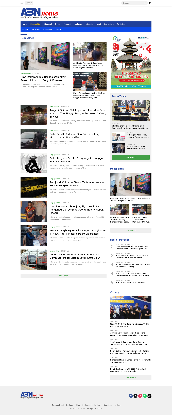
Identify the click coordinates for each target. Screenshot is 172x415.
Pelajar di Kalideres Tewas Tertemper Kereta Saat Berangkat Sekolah (77, 184)
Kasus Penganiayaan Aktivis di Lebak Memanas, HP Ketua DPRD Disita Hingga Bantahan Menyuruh (89, 95)
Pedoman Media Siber (91, 405)
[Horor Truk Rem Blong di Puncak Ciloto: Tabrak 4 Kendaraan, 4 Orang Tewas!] (118, 148)
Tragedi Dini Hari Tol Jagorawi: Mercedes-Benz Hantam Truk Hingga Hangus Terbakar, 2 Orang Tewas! (78, 113)
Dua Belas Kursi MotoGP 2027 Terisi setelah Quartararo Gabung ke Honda (128, 370)
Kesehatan (47, 29)
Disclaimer (108, 405)
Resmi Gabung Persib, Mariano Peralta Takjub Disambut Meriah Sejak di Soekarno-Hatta (129, 352)
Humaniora (109, 24)
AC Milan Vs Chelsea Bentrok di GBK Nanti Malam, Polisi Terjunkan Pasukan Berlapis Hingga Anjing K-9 (130, 334)
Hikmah (25, 29)
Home (24, 24)
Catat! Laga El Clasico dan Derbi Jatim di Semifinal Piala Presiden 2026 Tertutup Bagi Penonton (128, 343)
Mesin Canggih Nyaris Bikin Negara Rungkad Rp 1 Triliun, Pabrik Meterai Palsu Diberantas (78, 232)
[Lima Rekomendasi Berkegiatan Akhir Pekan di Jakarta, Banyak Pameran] (45, 56)
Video (58, 29)
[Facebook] (131, 396)
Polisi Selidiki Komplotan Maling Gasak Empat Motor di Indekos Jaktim (132, 256)
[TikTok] (149, 396)
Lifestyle (89, 24)
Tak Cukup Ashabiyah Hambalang (130, 282)
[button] (145, 3)
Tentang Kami (58, 405)
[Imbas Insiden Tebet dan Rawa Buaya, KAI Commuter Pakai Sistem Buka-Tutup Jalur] (34, 260)
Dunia (57, 24)
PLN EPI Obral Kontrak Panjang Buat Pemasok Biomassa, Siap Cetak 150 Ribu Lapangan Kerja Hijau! (133, 274)
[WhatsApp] (145, 396)
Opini (98, 24)
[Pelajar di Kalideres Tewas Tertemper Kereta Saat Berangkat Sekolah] (34, 187)
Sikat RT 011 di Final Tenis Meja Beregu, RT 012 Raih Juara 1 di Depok (129, 325)
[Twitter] (135, 396)
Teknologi (36, 29)
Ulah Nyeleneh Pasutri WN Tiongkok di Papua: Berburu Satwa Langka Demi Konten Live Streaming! (130, 127)
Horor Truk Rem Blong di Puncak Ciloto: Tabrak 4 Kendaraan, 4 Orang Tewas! (137, 147)
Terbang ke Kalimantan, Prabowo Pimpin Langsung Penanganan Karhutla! (138, 136)
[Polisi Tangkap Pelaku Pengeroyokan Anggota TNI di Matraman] (34, 163)
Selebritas (121, 24)
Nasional (48, 24)
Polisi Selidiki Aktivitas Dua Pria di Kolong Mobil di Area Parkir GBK (74, 135)
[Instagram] (140, 396)
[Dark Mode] (150, 3)
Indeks (29, 3)
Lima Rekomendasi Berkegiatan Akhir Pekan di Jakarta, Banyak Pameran (43, 78)
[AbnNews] (39, 13)
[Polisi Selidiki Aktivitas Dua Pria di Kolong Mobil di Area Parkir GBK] (34, 139)
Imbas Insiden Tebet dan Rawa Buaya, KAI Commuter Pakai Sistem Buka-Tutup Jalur (75, 256)
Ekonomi (67, 24)
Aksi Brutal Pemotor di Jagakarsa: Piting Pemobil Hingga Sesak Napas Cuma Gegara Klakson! (88, 65)
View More (63, 276)
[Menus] (22, 3)
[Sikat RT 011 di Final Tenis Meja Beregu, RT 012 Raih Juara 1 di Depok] (130, 307)
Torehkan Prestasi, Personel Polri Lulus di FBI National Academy (133, 265)
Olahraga (78, 24)
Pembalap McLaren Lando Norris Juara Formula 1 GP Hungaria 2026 (130, 361)
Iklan (78, 405)
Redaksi (69, 405)
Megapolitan (35, 24)
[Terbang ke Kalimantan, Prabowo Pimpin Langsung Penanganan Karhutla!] (118, 136)
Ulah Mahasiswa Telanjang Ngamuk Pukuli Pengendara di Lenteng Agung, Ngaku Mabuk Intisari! (77, 209)
